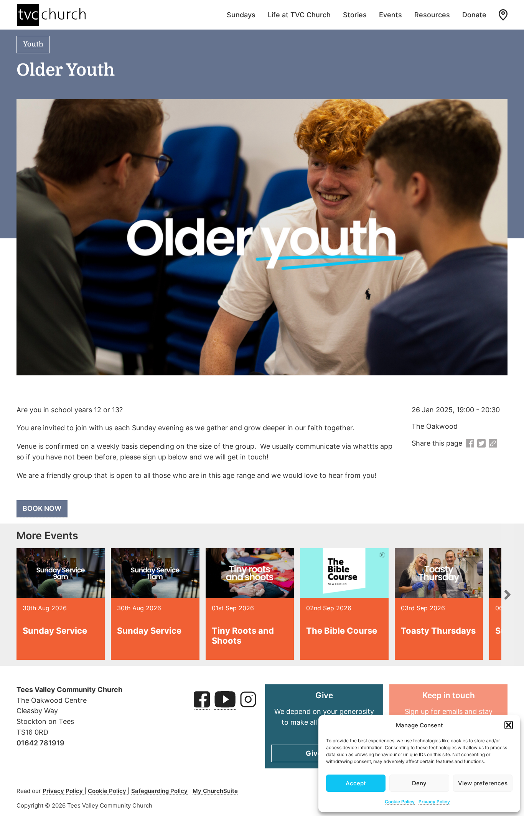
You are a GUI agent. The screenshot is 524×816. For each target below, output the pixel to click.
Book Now (42, 508)
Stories (355, 15)
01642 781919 (40, 743)
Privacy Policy (434, 801)
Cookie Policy (400, 801)
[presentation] (507, 595)
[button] (508, 725)
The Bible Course (341, 631)
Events (390, 15)
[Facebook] (470, 443)
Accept (356, 783)
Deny (419, 783)
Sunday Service (55, 631)
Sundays (241, 15)
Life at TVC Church (299, 15)
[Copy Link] (493, 443)
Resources (432, 15)
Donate (474, 15)
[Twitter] (481, 443)
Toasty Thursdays (438, 631)
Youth (33, 44)
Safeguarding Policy (160, 791)
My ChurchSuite (215, 791)
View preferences (483, 783)
